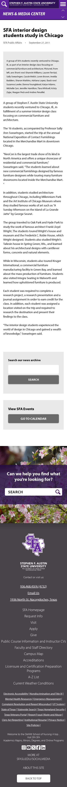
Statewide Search (26, 709)
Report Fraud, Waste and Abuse (45, 714)
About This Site (33, 768)
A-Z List (33, 677)
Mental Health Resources (18, 699)
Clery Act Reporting (12, 719)
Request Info (33, 616)
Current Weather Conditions (33, 683)
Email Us (33, 593)
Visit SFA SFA (33, 737)
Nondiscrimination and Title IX (46, 693)
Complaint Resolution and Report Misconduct (26, 704)
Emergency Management (47, 699)
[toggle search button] (4, 4)
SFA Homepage (33, 609)
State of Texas (8, 709)
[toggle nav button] (63, 4)
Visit (33, 622)
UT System (58, 704)
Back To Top (34, 778)
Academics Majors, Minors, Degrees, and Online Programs (33, 740)
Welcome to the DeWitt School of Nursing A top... (33, 734)
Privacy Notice (56, 719)
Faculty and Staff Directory (34, 647)
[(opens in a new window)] (24, 747)
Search (33, 379)
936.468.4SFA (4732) (33, 586)
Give (33, 635)
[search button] (57, 492)
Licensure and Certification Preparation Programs (33, 668)
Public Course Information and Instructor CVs (33, 641)
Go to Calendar (33, 419)
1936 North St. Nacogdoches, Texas (33, 599)
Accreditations (33, 660)
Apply (33, 628)
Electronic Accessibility (16, 693)
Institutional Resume (36, 719)
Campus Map (33, 653)
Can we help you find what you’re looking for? (33, 476)
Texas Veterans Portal (15, 714)
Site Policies (33, 725)
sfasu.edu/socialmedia (33, 759)
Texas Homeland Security (51, 709)
